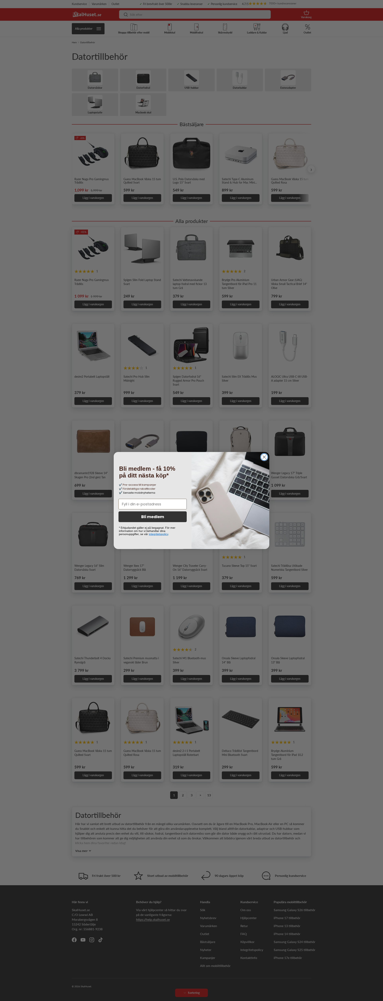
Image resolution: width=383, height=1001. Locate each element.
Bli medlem (152, 517)
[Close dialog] (264, 457)
